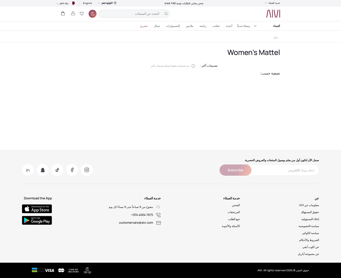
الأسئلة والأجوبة (231, 226)
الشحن (236, 205)
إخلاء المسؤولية (310, 219)
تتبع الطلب (234, 219)
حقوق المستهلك (310, 212)
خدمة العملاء (274, 3)
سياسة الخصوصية (309, 226)
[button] (82, 14)
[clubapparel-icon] (93, 14)
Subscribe (235, 170)
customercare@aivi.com (136, 222)
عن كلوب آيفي (310, 247)
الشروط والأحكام (309, 240)
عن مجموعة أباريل (308, 254)
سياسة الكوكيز (310, 233)
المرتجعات (234, 212)
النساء (276, 26)
